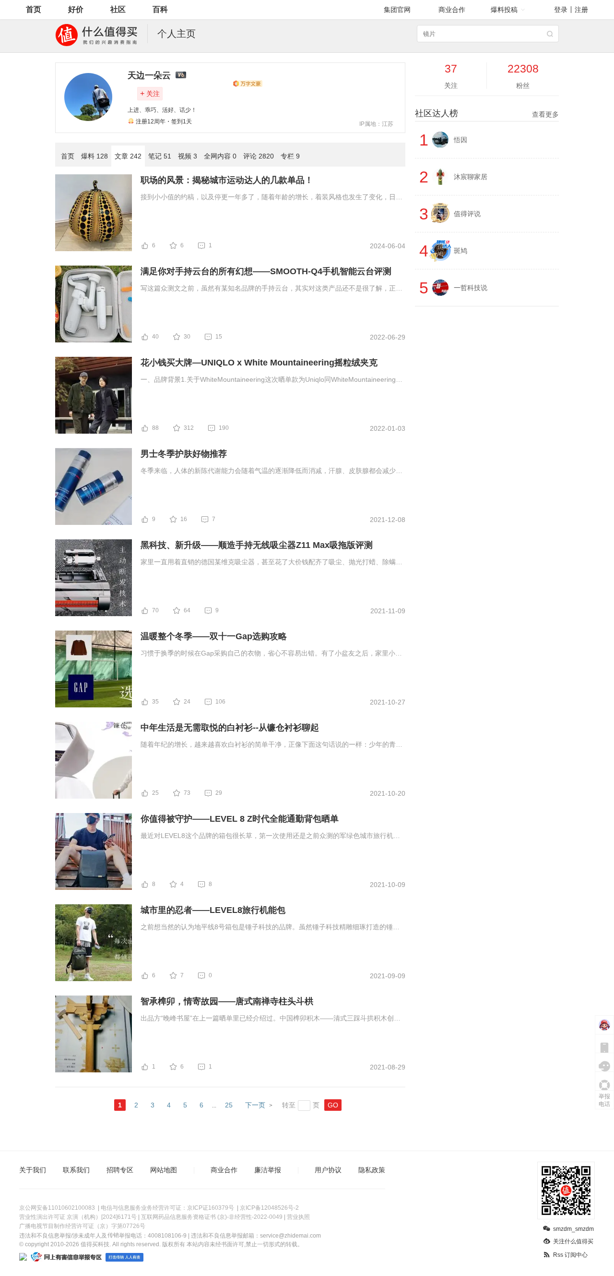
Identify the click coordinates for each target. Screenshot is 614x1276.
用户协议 (328, 1170)
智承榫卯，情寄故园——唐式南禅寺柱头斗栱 (227, 1001)
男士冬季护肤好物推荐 (184, 454)
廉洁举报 (267, 1170)
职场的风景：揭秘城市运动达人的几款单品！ (227, 180)
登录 (560, 9)
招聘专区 (119, 1170)
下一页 (255, 1105)
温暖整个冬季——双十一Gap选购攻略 (214, 636)
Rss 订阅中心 (570, 1255)
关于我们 (32, 1170)
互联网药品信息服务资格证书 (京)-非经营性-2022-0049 (212, 1217)
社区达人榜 (487, 113)
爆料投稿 (504, 9)
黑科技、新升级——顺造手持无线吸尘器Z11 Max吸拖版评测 (257, 545)
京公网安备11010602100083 (57, 1207)
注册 (581, 9)
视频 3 (187, 156)
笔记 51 (159, 156)
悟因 (460, 140)
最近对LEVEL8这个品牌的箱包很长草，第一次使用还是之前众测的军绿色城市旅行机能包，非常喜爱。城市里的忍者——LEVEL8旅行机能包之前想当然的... (270, 836)
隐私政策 (371, 1170)
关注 (150, 93)
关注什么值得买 (573, 1241)
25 (229, 1105)
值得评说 (467, 214)
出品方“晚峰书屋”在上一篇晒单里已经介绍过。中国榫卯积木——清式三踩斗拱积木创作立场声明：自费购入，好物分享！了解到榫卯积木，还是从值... (271, 1019)
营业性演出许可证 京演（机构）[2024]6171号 (78, 1217)
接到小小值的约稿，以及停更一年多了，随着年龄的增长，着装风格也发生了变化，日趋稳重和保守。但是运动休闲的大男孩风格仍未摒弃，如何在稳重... (271, 198)
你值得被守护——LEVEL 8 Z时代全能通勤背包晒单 (240, 819)
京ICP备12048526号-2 (269, 1207)
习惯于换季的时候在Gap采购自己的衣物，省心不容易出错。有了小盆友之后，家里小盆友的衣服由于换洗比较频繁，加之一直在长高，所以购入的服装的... (271, 654)
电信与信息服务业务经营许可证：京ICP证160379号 (167, 1207)
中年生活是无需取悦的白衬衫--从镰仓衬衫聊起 (230, 727)
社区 (118, 9)
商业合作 (451, 9)
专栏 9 (290, 156)
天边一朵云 (149, 75)
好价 (75, 9)
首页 (33, 9)
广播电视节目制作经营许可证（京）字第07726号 (82, 1226)
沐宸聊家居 (470, 177)
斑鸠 (460, 251)
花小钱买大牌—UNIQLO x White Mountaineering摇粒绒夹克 (259, 362)
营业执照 (298, 1217)
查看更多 (545, 114)
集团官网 (397, 9)
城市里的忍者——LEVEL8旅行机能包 (213, 910)
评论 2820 (258, 156)
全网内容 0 (220, 156)
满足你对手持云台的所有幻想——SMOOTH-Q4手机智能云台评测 (266, 271)
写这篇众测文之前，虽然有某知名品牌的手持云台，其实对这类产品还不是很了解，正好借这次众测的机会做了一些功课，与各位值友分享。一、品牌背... (271, 289)
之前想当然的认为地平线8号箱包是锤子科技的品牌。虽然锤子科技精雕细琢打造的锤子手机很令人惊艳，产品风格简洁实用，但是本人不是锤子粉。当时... (270, 928)
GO (333, 1105)
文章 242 (128, 156)
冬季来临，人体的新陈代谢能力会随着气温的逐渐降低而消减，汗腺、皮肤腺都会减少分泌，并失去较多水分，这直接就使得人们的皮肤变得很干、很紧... (271, 471)
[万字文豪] (247, 83)
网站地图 (163, 1170)
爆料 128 (94, 156)
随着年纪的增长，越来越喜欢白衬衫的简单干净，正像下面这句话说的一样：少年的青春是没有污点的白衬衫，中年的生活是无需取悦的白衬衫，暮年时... (271, 745)
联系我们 (76, 1170)
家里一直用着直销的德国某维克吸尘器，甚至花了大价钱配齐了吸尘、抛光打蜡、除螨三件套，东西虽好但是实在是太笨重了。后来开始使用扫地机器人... (271, 563)
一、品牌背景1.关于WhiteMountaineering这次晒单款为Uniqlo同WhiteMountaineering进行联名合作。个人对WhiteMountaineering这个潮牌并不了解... (271, 380)
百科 (160, 9)
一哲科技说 (470, 288)
